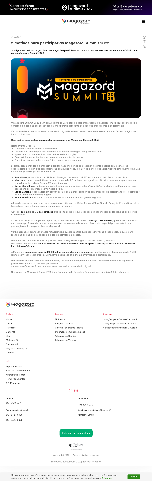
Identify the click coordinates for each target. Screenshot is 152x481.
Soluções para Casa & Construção (120, 319)
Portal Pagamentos (15, 379)
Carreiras (10, 332)
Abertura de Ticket (15, 374)
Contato (10, 352)
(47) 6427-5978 (14, 420)
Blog (8, 336)
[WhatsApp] (144, 37)
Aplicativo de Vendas (65, 340)
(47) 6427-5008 (14, 414)
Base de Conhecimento (18, 370)
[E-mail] (144, 51)
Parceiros (11, 327)
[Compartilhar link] (144, 46)
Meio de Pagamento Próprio (69, 327)
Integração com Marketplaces (70, 332)
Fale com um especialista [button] (76, 433)
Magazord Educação (16, 348)
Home (9, 319)
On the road (12, 344)
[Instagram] (70, 390)
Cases (9, 323)
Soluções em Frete (64, 323)
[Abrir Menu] (143, 21)
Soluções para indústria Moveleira (120, 327)
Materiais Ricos (13, 340)
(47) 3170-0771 (14, 403)
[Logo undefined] (76, 21)
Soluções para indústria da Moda (119, 323)
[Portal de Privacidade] (76, 446)
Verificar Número (86, 414)
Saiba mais (107, 478)
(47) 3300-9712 (85, 404)
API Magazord (13, 383)
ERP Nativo (60, 319)
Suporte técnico (14, 366)
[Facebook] (144, 41)
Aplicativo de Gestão (65, 336)
